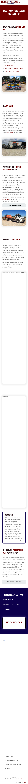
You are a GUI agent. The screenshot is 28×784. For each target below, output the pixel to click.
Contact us (5, 199)
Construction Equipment (12, 71)
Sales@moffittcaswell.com (10, 605)
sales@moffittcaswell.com (11, 761)
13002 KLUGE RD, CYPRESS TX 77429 (13, 764)
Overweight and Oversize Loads (14, 68)
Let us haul (10, 132)
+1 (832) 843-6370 (7, 600)
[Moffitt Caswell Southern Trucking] (10, 2)
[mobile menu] (26, 2)
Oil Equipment (9, 65)
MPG (25, 782)
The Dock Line (19, 778)
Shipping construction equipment (12, 243)
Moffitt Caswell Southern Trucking (12, 37)
